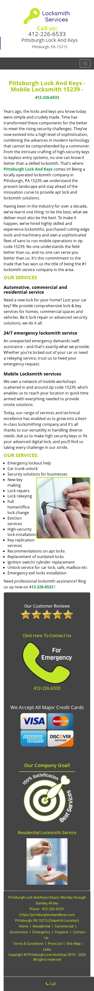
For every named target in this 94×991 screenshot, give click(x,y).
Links (47, 949)
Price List (55, 944)
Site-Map (73, 944)
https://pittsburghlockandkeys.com (47, 915)
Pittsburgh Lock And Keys (28, 169)
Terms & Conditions (28, 944)
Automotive (19, 932)
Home (23, 926)
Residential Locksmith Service (47, 832)
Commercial (64, 926)
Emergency (41, 932)
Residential (41, 926)
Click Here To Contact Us (47, 635)
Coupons (61, 932)
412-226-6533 (47, 34)
